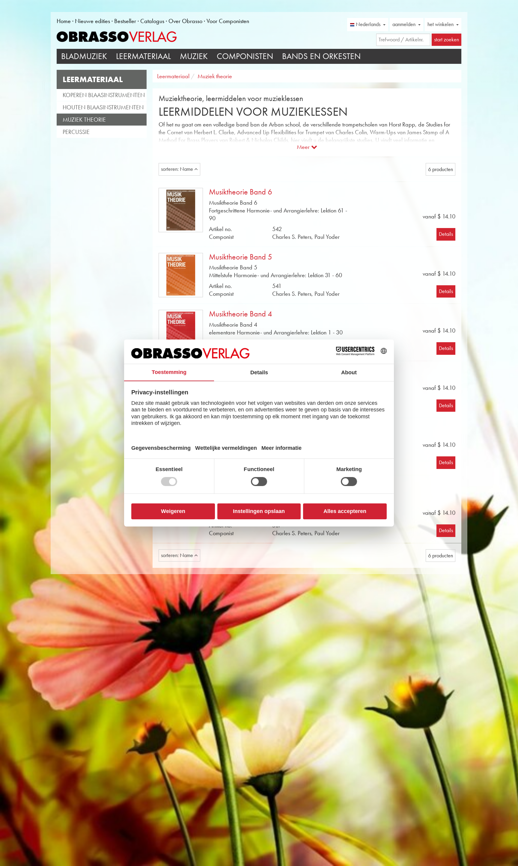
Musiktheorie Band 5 (240, 257)
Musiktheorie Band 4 (240, 314)
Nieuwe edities (92, 21)
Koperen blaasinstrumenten (104, 95)
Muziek (194, 56)
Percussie (76, 131)
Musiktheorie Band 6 (240, 192)
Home (64, 21)
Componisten (245, 56)
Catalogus (152, 21)
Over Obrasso (185, 21)
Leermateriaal (143, 56)
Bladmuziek (84, 56)
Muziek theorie (84, 119)
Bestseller (125, 21)
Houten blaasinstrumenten (103, 107)
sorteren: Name (177, 169)
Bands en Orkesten (321, 56)
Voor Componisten (228, 21)
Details (446, 234)
